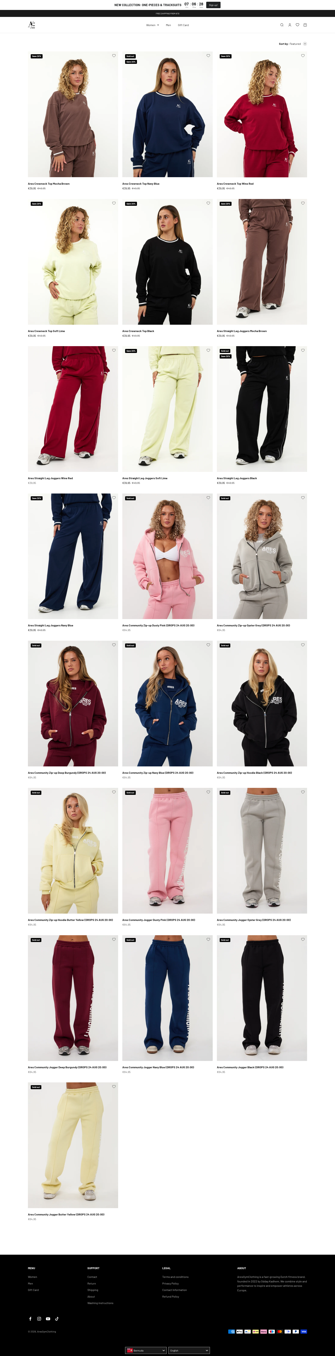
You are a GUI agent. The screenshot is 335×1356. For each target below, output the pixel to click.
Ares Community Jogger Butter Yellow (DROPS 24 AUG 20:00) (66, 1214)
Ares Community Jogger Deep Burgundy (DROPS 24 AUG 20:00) (67, 1067)
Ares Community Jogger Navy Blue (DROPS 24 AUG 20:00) (158, 1067)
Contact (92, 1276)
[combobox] (146, 1350)
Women (150, 25)
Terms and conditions (175, 1276)
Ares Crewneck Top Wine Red (235, 183)
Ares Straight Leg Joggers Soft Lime (145, 478)
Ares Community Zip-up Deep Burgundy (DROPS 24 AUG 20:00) (67, 772)
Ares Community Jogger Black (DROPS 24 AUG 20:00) (250, 1067)
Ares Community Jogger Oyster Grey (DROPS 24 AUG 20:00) (254, 919)
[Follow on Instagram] (39, 1318)
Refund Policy (170, 1296)
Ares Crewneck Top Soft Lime (46, 331)
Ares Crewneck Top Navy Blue (140, 183)
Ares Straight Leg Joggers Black (237, 478)
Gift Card (183, 25)
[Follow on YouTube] (48, 1318)
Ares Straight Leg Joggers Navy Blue (50, 625)
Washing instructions (100, 1303)
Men (168, 25)
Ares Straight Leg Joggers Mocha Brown (242, 331)
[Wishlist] (297, 24)
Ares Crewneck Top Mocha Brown (49, 183)
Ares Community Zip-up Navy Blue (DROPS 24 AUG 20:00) (157, 772)
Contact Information (174, 1289)
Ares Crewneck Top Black (138, 331)
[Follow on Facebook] (30, 1318)
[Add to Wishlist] (114, 55)
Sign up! (213, 4)
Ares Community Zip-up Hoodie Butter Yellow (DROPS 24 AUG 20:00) (70, 919)
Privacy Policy (170, 1283)
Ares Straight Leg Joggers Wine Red (50, 478)
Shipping (92, 1289)
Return (91, 1283)
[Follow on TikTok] (57, 1318)
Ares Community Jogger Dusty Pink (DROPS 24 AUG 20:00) (158, 919)
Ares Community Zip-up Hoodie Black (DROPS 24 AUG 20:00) (254, 772)
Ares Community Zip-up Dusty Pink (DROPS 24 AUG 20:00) (158, 625)
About (91, 1296)
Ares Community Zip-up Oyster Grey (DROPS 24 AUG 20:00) (253, 625)
